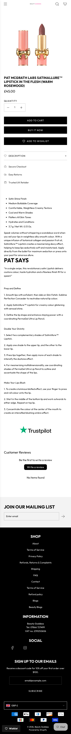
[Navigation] (5, 4)
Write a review (35, 467)
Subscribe (35, 690)
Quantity (10, 100)
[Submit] (63, 516)
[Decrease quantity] (8, 108)
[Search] (57, 4)
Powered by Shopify (38, 730)
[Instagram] (25, 648)
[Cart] (65, 4)
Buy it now (35, 130)
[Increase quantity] (21, 108)
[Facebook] (13, 648)
